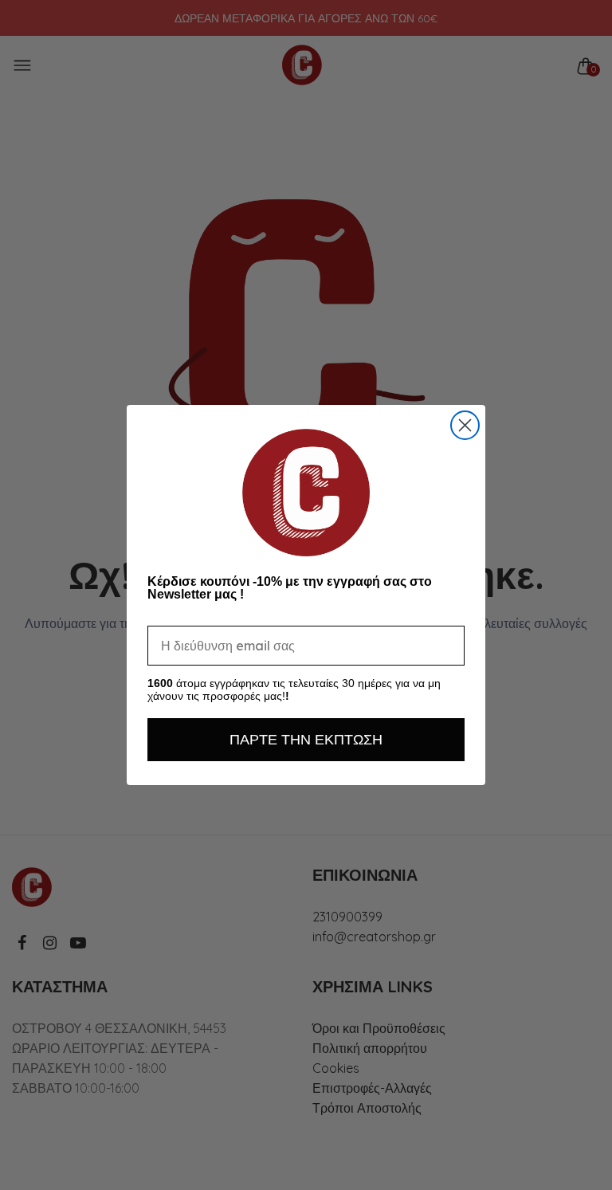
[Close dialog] (465, 425)
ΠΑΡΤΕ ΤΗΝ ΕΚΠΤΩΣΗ (306, 739)
